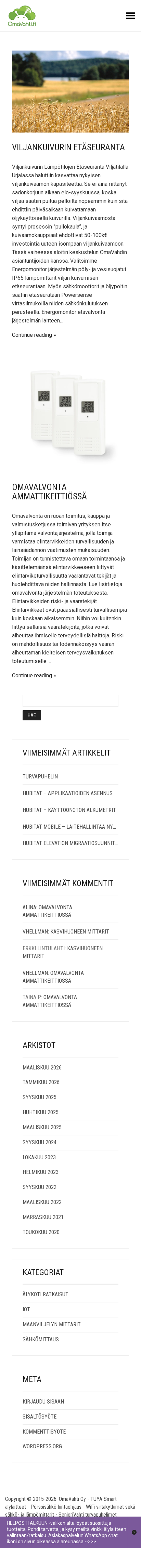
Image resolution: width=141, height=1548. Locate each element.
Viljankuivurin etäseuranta (68, 147)
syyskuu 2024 (39, 1142)
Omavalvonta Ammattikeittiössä (49, 492)
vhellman (35, 931)
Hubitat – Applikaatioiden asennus (68, 793)
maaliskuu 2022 (42, 1202)
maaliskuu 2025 (42, 1127)
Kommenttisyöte (44, 1431)
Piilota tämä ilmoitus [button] (134, 1532)
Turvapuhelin (40, 776)
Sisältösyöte (39, 1416)
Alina (29, 907)
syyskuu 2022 (39, 1187)
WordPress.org (42, 1446)
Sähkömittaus (41, 1339)
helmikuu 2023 (41, 1172)
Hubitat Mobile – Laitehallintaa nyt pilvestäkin (70, 827)
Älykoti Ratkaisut (45, 1294)
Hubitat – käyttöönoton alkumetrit (69, 810)
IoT (26, 1309)
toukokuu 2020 (41, 1232)
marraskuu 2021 (43, 1217)
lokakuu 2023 (39, 1157)
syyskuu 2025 (39, 1097)
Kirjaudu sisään (43, 1401)
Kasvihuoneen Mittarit (79, 931)
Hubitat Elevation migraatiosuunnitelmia (70, 843)
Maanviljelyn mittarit (52, 1324)
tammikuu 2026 (41, 1082)
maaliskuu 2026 (42, 1067)
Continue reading (32, 335)
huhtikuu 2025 (41, 1112)
